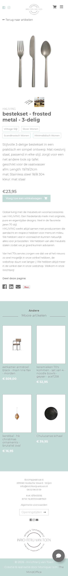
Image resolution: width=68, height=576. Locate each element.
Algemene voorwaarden (34, 504)
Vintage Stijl (10, 128)
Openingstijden (31, 512)
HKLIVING (9, 108)
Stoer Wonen (30, 128)
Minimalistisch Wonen (47, 135)
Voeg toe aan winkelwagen (24, 198)
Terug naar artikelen (19, 19)
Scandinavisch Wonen (16, 135)
